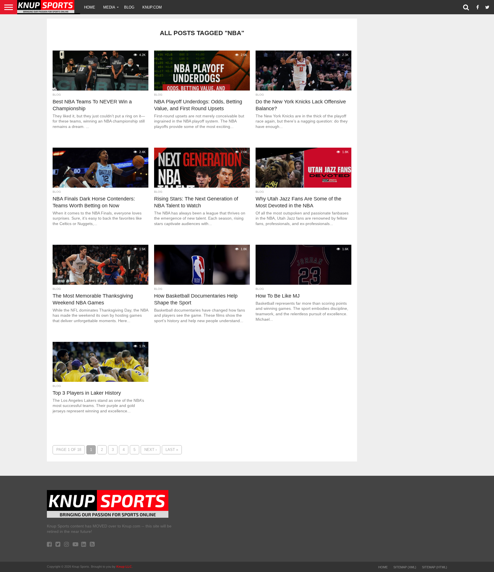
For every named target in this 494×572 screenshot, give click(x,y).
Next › (150, 449)
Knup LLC (124, 566)
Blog (129, 7)
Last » (172, 449)
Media (109, 7)
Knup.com (152, 7)
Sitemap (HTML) (434, 567)
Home (89, 7)
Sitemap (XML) (404, 567)
